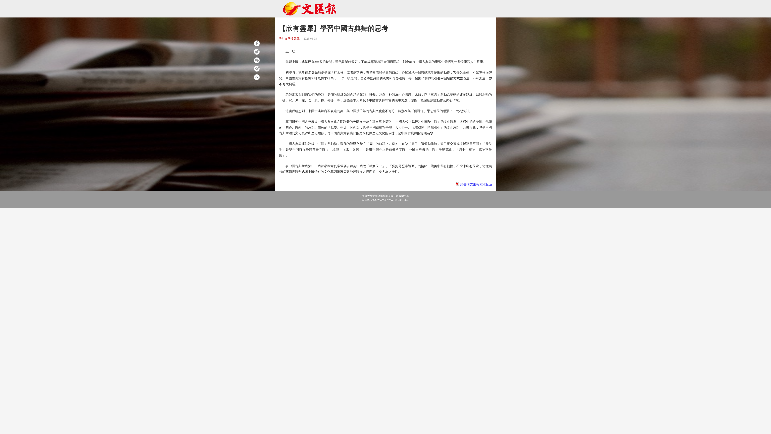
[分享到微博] (257, 69)
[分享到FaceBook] (257, 43)
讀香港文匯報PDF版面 (476, 184)
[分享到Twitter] (257, 52)
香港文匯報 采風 (289, 38)
